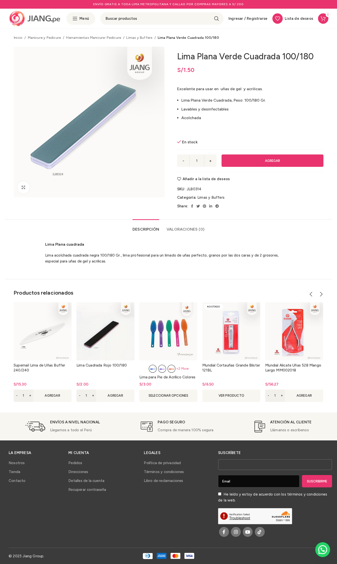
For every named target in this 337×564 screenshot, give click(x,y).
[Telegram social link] (217, 206)
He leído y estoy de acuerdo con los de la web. (272, 497)
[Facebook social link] (192, 206)
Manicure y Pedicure (45, 37)
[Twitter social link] (198, 206)
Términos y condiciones (164, 472)
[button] (43, 396)
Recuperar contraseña (87, 489)
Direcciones (78, 472)
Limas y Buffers (139, 37)
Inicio (18, 37)
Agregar (272, 161)
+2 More (182, 368)
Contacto (17, 480)
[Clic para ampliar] (23, 187)
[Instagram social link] (236, 532)
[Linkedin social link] (211, 206)
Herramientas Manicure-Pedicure (94, 37)
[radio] (152, 368)
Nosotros (17, 463)
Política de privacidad (162, 463)
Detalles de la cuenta (86, 480)
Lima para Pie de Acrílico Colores (167, 377)
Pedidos (75, 463)
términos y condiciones (307, 494)
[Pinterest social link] (204, 206)
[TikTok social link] (260, 532)
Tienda (14, 472)
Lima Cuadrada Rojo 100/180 (101, 365)
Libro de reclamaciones (163, 480)
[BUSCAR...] (216, 18)
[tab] (145, 226)
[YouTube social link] (248, 532)
